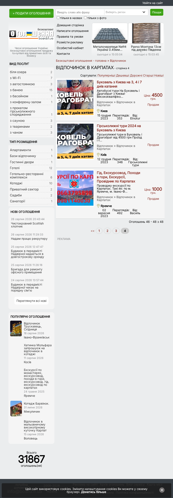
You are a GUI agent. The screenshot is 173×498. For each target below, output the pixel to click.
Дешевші (122, 75)
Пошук (156, 12)
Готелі (15, 168)
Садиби (16, 195)
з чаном (16, 132)
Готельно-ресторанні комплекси (26, 175)
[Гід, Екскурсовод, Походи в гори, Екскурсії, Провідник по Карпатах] (75, 188)
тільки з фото (96, 18)
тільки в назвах (71, 18)
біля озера (18, 72)
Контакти (63, 53)
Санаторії (17, 201)
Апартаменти (20, 150)
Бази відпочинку (23, 156)
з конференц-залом (25, 102)
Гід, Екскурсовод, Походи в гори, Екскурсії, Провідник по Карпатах (118, 177)
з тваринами (20, 126)
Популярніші (106, 75)
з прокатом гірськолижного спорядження (22, 111)
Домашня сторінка (70, 25)
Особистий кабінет (70, 48)
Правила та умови (70, 36)
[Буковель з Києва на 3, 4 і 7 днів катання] (75, 97)
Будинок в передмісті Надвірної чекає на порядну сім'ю (26, 287)
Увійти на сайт (152, 3)
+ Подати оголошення (31, 13)
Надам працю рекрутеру (29, 238)
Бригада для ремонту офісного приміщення (26, 270)
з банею (16, 90)
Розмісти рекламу (70, 42)
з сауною (17, 121)
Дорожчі (136, 75)
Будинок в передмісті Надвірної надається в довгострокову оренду (27, 254)
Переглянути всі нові (31, 300)
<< (93, 231)
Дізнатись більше (93, 492)
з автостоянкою (22, 84)
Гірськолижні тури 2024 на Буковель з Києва (119, 128)
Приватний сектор (24, 189)
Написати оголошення (73, 31)
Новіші (159, 75)
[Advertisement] (110, 270)
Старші (148, 75)
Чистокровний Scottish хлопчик (27, 225)
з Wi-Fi (15, 78)
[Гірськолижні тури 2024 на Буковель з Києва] (75, 141)
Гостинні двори (22, 162)
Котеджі (16, 183)
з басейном (19, 96)
